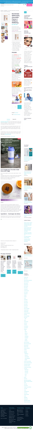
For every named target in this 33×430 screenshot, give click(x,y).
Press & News (3, 416)
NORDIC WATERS (27, 348)
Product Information (4, 413)
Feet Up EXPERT (26, 308)
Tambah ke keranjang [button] (3, 275)
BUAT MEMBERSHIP (29, 5)
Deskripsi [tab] (8, 119)
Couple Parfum (26, 290)
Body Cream (26, 286)
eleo (25, 318)
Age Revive (26, 353)
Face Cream (26, 302)
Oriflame (2, 3)
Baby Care (25, 278)
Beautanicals (26, 284)
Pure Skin (25, 368)
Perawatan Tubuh (27, 365)
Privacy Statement (20, 417)
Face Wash (26, 372)
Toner (26, 375)
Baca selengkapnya (20, 272)
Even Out (26, 355)
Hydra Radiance (27, 358)
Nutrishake (15, 114)
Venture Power (26, 394)
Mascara (26, 340)
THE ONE (25, 388)
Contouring (26, 289)
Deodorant (25, 293)
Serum (25, 377)
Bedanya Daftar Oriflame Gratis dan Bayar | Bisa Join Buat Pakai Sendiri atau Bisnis (28, 224)
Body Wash (26, 287)
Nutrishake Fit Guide (4, 415)
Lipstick (26, 339)
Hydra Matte (27, 356)
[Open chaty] (30, 427)
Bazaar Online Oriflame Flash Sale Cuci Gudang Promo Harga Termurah (12, 421)
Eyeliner (26, 334)
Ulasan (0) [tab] (14, 119)
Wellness (18, 114)
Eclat (25, 298)
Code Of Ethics (19, 419)
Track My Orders (11, 414)
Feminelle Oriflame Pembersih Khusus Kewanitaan (27, 240)
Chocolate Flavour (18, 31)
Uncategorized (26, 391)
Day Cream (26, 292)
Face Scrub (26, 305)
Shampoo (25, 378)
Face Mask (26, 371)
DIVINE (25, 295)
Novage (25, 349)
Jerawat (25, 324)
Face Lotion (26, 369)
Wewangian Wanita (27, 400)
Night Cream (26, 346)
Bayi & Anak (26, 283)
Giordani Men (26, 311)
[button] (20, 3)
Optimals (25, 352)
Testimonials (2, 414)
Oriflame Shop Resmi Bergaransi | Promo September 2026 (12, 416)
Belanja (19, 3)
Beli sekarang (13, 136)
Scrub (26, 374)
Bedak (26, 331)
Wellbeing (5, 10)
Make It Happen (3, 412)
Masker (26, 359)
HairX (25, 320)
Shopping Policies (11, 411)
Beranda (2, 10)
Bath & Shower (26, 281)
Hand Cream (26, 321)
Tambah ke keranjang (19, 107)
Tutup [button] (27, 2)
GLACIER (25, 314)
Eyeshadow (26, 336)
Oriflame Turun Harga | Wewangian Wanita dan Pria (27, 233)
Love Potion (26, 327)
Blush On (26, 333)
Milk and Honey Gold (27, 343)
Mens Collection (26, 342)
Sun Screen (26, 385)
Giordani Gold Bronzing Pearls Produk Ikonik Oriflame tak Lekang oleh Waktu (27, 229)
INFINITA (25, 323)
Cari (25, 12)
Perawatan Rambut (27, 364)
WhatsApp (26, 415)
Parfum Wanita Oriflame (28, 362)
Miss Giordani (26, 345)
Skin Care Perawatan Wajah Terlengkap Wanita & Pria (28, 381)
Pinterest (26, 414)
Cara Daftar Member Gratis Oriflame (27, 237)
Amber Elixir (26, 277)
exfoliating (25, 299)
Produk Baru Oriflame (27, 367)
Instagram (26, 411)
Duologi (25, 296)
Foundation (26, 337)
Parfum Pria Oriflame (27, 361)
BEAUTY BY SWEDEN (4, 418)
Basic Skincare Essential (28, 280)
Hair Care (25, 317)
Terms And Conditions (20, 418)
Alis (25, 330)
